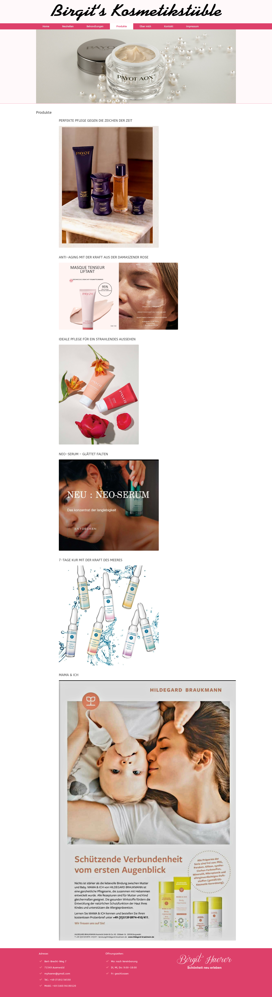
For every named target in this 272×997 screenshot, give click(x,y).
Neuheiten (68, 26)
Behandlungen (95, 26)
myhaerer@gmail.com (57, 973)
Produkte (121, 26)
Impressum (192, 26)
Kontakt (168, 26)
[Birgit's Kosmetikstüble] (136, 11)
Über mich (145, 26)
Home (46, 26)
